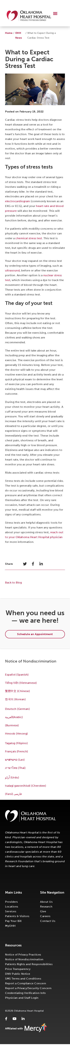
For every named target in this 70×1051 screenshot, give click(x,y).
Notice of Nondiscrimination (24, 959)
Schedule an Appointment (35, 634)
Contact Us (47, 921)
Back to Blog (13, 582)
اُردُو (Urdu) (12, 777)
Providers (11, 901)
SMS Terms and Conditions (23, 978)
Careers (45, 916)
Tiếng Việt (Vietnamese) (21, 682)
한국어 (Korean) (15, 699)
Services (10, 911)
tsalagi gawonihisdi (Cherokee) (25, 785)
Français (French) (16, 751)
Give (43, 911)
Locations (11, 906)
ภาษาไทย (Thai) (15, 767)
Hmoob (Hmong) (16, 733)
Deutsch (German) (17, 708)
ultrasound (12, 270)
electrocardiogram (17, 201)
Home (8, 33)
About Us (46, 901)
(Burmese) (12, 725)
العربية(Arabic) (14, 717)
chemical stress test (28, 238)
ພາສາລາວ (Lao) (15, 759)
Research (46, 906)
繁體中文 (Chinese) (17, 691)
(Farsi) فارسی (14, 794)
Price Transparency (17, 969)
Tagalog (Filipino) (16, 743)
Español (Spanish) (17, 674)
